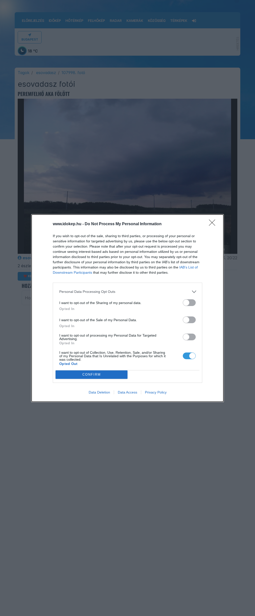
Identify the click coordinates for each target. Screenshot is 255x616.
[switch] (189, 302)
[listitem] (127, 291)
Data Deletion (99, 392)
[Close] (213, 224)
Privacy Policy (156, 392)
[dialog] (127, 308)
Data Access (127, 392)
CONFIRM (91, 374)
